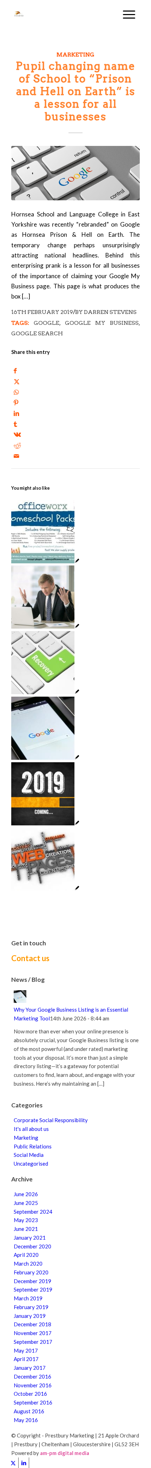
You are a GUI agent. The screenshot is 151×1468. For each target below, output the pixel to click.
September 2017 (33, 1342)
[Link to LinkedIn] (24, 1462)
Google (46, 323)
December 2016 (32, 1376)
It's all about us (31, 1129)
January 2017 (30, 1368)
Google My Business (102, 323)
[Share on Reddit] (17, 445)
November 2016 (33, 1385)
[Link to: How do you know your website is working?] (45, 626)
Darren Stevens (110, 312)
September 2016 (33, 1402)
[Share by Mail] (16, 456)
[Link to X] (13, 1462)
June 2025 (26, 1203)
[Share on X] (17, 381)
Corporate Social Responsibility (51, 1120)
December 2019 (32, 1281)
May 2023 (26, 1220)
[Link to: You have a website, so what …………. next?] (45, 888)
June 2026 (26, 1194)
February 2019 (31, 1307)
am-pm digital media (64, 1453)
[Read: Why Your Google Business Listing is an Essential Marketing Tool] (20, 1001)
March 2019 (28, 1298)
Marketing (75, 54)
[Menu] (129, 14)
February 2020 (31, 1272)
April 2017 (26, 1359)
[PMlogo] (62, 14)
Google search (37, 333)
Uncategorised (31, 1163)
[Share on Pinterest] (16, 402)
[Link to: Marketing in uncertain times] (45, 561)
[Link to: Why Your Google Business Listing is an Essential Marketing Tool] (45, 758)
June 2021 (26, 1229)
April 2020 (26, 1255)
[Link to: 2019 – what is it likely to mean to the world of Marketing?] (45, 823)
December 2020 (32, 1246)
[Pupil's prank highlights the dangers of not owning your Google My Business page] (75, 173)
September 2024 (33, 1211)
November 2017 (33, 1333)
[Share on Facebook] (15, 370)
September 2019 (33, 1289)
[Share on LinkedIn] (16, 413)
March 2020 (28, 1263)
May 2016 (26, 1420)
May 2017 (26, 1350)
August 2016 (29, 1411)
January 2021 (30, 1237)
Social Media (29, 1155)
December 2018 (32, 1324)
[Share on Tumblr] (15, 424)
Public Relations (33, 1146)
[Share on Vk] (17, 434)
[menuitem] (129, 14)
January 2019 (30, 1316)
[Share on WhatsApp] (16, 392)
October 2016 (30, 1393)
